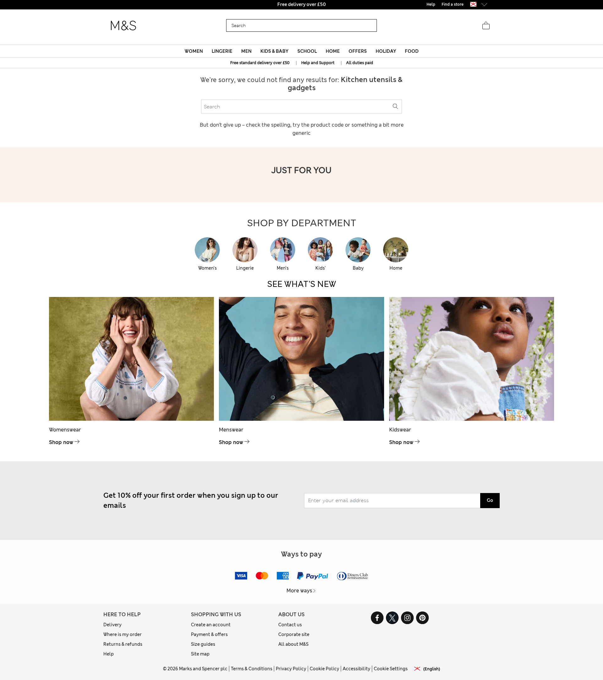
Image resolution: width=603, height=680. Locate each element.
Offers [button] (358, 51)
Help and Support (317, 62)
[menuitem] (193, 51)
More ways (299, 590)
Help (108, 654)
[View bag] (486, 25)
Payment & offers (209, 634)
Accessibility (356, 669)
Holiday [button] (386, 51)
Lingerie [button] (222, 51)
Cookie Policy (324, 669)
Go (490, 500)
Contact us (290, 625)
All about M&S (293, 644)
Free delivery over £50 (301, 4)
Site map (200, 654)
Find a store (453, 4)
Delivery (112, 625)
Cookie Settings (391, 669)
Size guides (203, 644)
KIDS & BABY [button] (274, 51)
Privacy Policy (291, 669)
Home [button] (333, 51)
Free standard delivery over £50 (260, 62)
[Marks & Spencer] (123, 26)
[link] (473, 4)
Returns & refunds (122, 644)
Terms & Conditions (251, 669)
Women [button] (194, 51)
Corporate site (293, 634)
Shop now (61, 442)
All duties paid (359, 62)
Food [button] (412, 51)
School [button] (307, 51)
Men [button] (246, 51)
